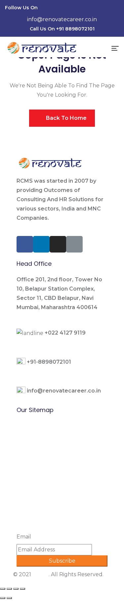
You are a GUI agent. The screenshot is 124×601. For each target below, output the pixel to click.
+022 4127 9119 (65, 333)
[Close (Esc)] (2, 589)
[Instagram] (98, 8)
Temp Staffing (36, 449)
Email (24, 536)
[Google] (110, 8)
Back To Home (66, 118)
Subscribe (62, 561)
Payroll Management (45, 460)
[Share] (9, 589)
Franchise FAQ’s (37, 495)
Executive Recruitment (48, 437)
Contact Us (31, 507)
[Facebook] (73, 8)
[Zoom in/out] (22, 589)
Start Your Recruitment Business (60, 484)
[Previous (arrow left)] (2, 598)
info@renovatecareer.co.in (62, 19)
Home (25, 426)
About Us (29, 472)
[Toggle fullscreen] (16, 589)
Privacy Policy (35, 518)
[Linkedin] (85, 8)
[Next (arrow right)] (9, 598)
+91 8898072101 (75, 29)
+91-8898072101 (49, 362)
